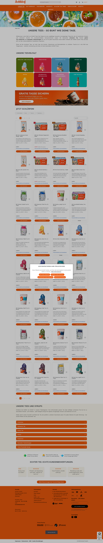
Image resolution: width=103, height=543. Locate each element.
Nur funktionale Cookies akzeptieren (45, 277)
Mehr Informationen (56, 271)
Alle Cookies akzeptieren (44, 274)
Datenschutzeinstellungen (60, 277)
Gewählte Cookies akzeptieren (57, 274)
